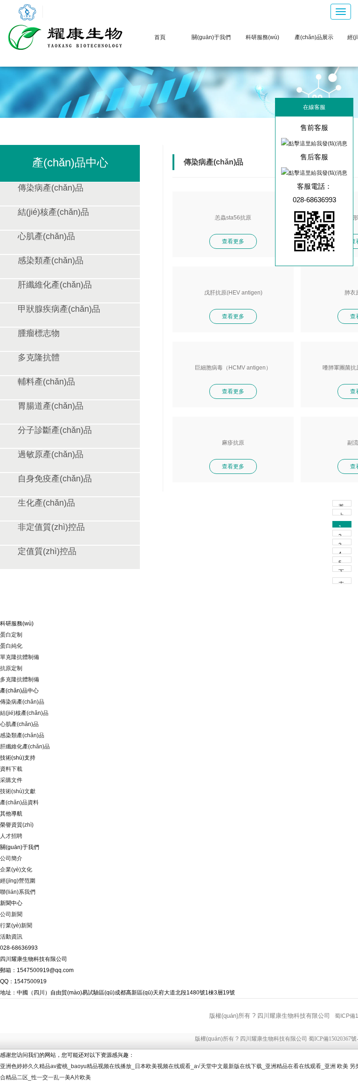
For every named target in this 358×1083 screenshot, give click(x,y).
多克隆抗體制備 (19, 679)
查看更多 (233, 241)
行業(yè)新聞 (16, 925)
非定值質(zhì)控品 (51, 527)
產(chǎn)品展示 (314, 37)
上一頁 (341, 513)
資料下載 (11, 769)
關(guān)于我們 (211, 37)
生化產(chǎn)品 (46, 502)
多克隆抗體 (39, 357)
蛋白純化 (11, 646)
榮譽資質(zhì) (17, 825)
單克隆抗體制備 (19, 657)
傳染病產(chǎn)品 (50, 187)
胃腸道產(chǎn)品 (50, 406)
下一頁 (341, 570)
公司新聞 (11, 914)
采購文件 (11, 780)
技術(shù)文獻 (17, 791)
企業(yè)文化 (16, 869)
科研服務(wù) (262, 37)
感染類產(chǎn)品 (50, 260)
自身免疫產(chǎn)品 (55, 478)
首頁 (159, 37)
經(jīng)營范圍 (17, 880)
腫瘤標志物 (39, 333)
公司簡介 (11, 858)
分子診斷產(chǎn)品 (55, 430)
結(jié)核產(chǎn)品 (53, 212)
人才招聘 (11, 836)
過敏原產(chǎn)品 (50, 454)
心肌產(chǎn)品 (46, 236)
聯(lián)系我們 (17, 892)
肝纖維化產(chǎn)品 (55, 284)
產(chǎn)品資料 (19, 802)
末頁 (341, 582)
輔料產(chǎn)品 (46, 381)
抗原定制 (11, 668)
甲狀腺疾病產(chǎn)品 (59, 309)
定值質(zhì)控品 (47, 551)
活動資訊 (11, 936)
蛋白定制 (11, 634)
